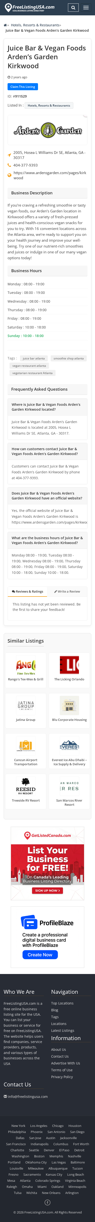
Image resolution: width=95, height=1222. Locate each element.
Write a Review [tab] (68, 591)
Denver (49, 1150)
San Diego (77, 1132)
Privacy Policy (62, 1076)
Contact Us (60, 1056)
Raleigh (12, 1186)
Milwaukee (36, 1168)
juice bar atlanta (34, 358)
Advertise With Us (65, 1063)
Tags (55, 1016)
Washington (20, 1156)
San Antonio (56, 1132)
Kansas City (54, 1174)
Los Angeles (38, 1125)
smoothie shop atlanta (69, 358)
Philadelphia (17, 1132)
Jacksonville (68, 1138)
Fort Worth (81, 1144)
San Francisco (16, 1144)
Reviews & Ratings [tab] (29, 591)
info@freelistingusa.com (28, 1096)
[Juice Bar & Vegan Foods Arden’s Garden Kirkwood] (47, 129)
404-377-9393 (25, 165)
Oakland (57, 1186)
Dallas (20, 1138)
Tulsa (17, 1193)
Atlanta (25, 1180)
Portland (14, 1162)
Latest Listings (62, 1030)
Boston (39, 1156)
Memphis (56, 1156)
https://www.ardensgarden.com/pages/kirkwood (50, 175)
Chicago (58, 1125)
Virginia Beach (75, 1180)
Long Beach (75, 1174)
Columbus (60, 1144)
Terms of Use (62, 1070)
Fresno (14, 1174)
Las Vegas (59, 1162)
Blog (54, 1010)
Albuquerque (57, 1168)
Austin (50, 1138)
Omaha (27, 1186)
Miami (42, 1186)
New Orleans (51, 1193)
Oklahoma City (36, 1162)
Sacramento (32, 1174)
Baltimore (78, 1162)
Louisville (16, 1168)
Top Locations (62, 1003)
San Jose (35, 1138)
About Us (58, 1049)
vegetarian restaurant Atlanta (32, 373)
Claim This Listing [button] (22, 87)
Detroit (79, 1150)
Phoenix (37, 1132)
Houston (74, 1125)
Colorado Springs (47, 1180)
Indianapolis (39, 1144)
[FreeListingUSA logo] (29, 7)
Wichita (31, 1193)
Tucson (77, 1168)
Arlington (72, 1193)
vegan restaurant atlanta (29, 366)
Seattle (34, 1150)
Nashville (74, 1156)
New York (18, 1125)
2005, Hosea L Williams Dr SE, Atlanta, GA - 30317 (49, 155)
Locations (58, 1023)
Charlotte (17, 1150)
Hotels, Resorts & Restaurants (35, 25)
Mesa (11, 1180)
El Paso (64, 1150)
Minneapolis (77, 1186)
